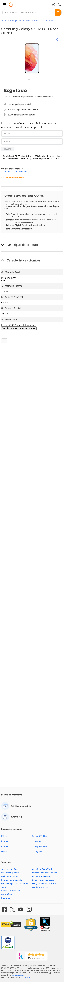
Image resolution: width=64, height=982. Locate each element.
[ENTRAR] (53, 4)
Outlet (27, 20)
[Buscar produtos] (58, 12)
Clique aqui (25, 977)
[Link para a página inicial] (4, 20)
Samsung (38, 20)
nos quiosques (17, 975)
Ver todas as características (18, 328)
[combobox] (32, 12)
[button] (32, 59)
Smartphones (16, 20)
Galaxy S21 (50, 20)
